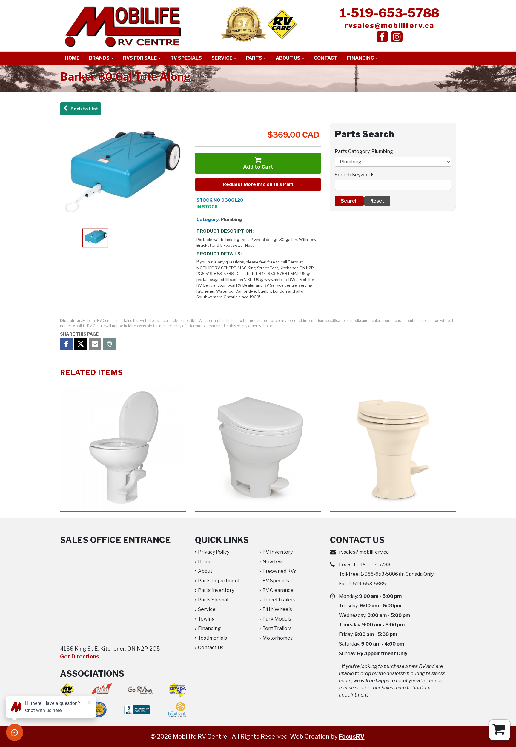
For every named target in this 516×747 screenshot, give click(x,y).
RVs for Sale (140, 58)
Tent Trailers (277, 628)
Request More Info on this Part (258, 184)
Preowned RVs (279, 571)
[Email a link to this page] (95, 344)
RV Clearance (278, 590)
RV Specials (186, 58)
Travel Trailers (279, 600)
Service (222, 58)
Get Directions (79, 656)
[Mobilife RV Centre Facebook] (382, 36)
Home (72, 58)
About (205, 571)
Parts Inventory (216, 590)
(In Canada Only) (397, 574)
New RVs (272, 561)
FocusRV (352, 736)
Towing (206, 619)
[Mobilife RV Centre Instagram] (397, 36)
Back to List (83, 109)
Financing (361, 58)
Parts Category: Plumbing (364, 151)
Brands (99, 58)
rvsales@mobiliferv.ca (389, 25)
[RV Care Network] (282, 24)
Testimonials (212, 638)
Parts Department (219, 581)
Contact (325, 58)
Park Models (276, 619)
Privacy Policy (213, 552)
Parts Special (213, 600)
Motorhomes (277, 638)
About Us (288, 58)
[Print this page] (109, 344)
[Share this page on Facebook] (66, 344)
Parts (254, 58)
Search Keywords (354, 175)
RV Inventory (277, 552)
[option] (123, 169)
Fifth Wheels (277, 609)
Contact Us (210, 647)
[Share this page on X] (80, 344)
